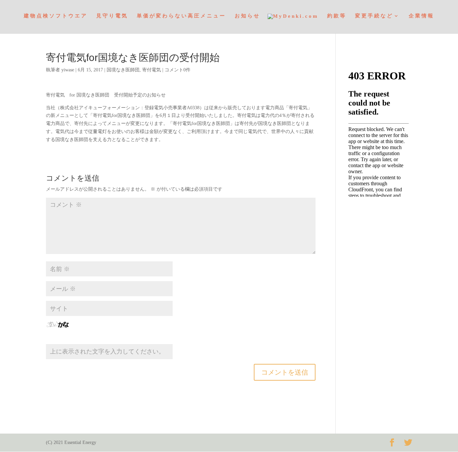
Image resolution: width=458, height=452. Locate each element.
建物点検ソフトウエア (56, 15)
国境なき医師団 (123, 69)
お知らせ (247, 15)
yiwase (67, 69)
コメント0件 (177, 69)
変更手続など (374, 15)
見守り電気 (112, 15)
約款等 (336, 15)
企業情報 (421, 15)
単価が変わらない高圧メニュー (181, 15)
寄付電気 (151, 69)
